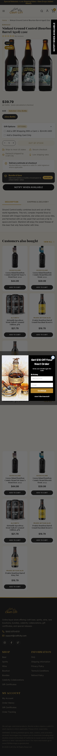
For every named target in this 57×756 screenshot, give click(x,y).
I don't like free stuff (41, 396)
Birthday (34, 374)
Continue (42, 390)
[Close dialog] (53, 357)
